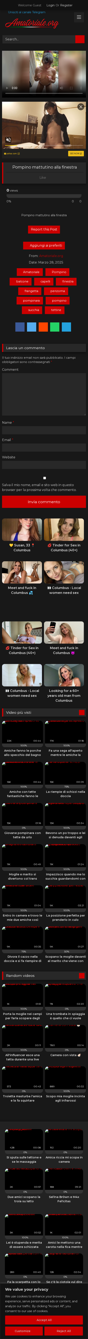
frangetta (31, 291)
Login (50, 5)
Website (8, 457)
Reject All (64, 1331)
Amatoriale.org (51, 256)
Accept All (44, 1320)
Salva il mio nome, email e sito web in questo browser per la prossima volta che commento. (39, 487)
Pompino (59, 272)
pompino (59, 300)
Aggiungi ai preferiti (45, 245)
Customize (22, 1331)
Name (8, 423)
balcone (22, 281)
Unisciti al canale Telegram (26, 12)
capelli (45, 281)
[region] (44, 1311)
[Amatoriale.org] (36, 24)
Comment (10, 370)
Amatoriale (31, 272)
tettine (56, 310)
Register (66, 5)
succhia (33, 310)
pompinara (31, 300)
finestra (67, 281)
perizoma (57, 291)
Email (7, 440)
